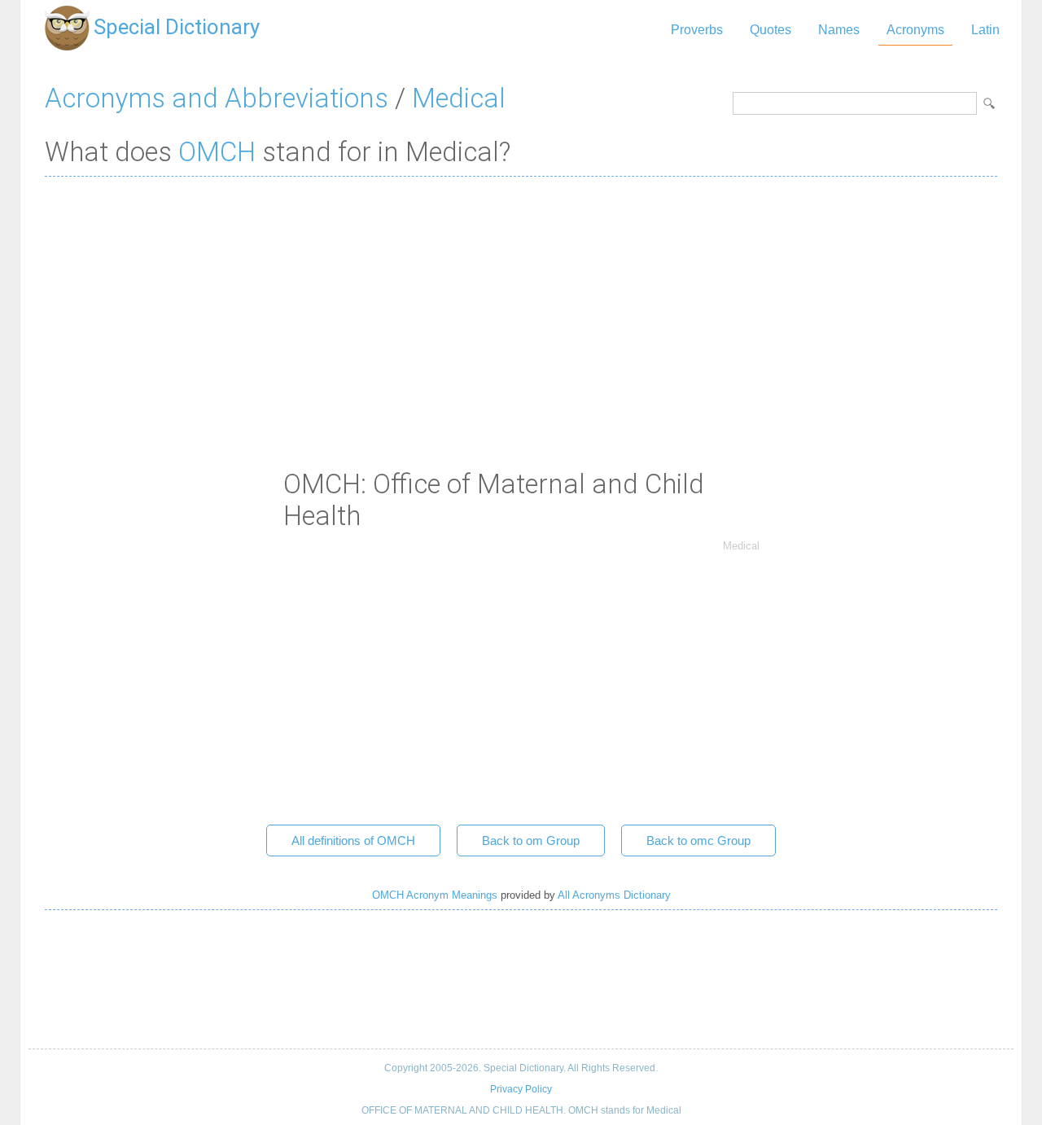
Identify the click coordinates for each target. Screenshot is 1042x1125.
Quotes (770, 30)
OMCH (217, 152)
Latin (985, 30)
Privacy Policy (521, 1089)
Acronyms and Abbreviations (216, 98)
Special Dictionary (177, 27)
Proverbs (697, 30)
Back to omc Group (698, 840)
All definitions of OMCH (353, 840)
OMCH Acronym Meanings (434, 895)
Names (839, 30)
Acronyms (915, 30)
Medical (459, 98)
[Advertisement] (521, 307)
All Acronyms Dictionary (614, 895)
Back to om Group (531, 840)
